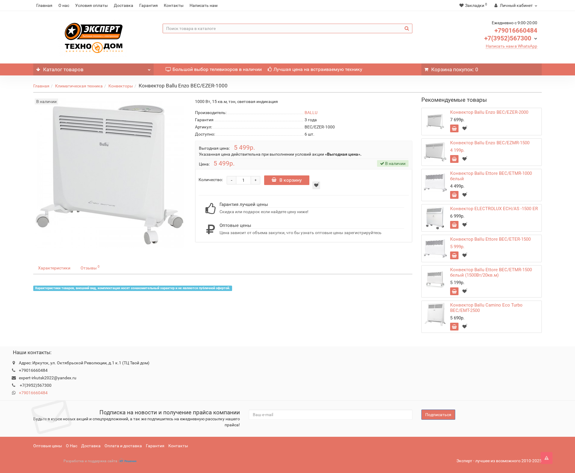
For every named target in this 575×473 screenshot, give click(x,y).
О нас (63, 5)
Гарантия (148, 5)
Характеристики (54, 268)
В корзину (290, 180)
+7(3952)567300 (507, 38)
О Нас (71, 445)
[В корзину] (454, 128)
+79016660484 (515, 30)
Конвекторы (120, 86)
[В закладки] (316, 185)
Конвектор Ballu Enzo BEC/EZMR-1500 (489, 142)
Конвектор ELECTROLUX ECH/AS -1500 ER (494, 208)
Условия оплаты (91, 5)
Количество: (211, 179)
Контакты (174, 5)
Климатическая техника (79, 86)
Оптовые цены (47, 445)
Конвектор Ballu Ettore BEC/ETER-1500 (490, 239)
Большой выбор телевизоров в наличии (217, 69)
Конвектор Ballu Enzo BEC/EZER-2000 (489, 112)
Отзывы (90, 267)
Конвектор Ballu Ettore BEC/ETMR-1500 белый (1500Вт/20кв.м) (491, 272)
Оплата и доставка (123, 445)
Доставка (123, 5)
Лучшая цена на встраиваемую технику (317, 69)
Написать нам (203, 5)
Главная (44, 5)
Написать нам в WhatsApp (511, 46)
